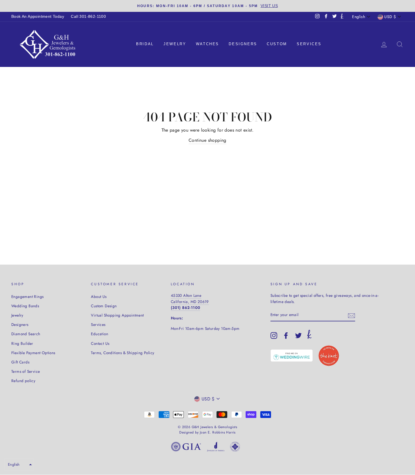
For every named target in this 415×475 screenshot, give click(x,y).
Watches (207, 44)
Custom (277, 44)
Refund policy (23, 381)
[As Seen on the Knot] (328, 355)
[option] (207, 6)
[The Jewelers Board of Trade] (235, 448)
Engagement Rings (27, 296)
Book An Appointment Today (37, 16)
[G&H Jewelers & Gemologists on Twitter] (298, 335)
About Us (98, 296)
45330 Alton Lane (186, 295)
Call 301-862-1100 (88, 16)
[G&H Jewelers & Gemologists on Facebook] (286, 335)
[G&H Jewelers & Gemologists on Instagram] (273, 335)
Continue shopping (207, 140)
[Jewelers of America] (215, 448)
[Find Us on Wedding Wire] (291, 355)
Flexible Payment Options (33, 353)
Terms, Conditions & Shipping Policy (122, 353)
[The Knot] (342, 16)
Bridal (145, 44)
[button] (19, 464)
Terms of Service (25, 371)
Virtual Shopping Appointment (117, 315)
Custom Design (104, 306)
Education (99, 334)
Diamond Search (25, 334)
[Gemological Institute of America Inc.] (186, 448)
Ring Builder (22, 343)
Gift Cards (20, 362)
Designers (243, 44)
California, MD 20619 (190, 301)
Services (309, 44)
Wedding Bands (25, 306)
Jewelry (174, 44)
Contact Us (100, 343)
